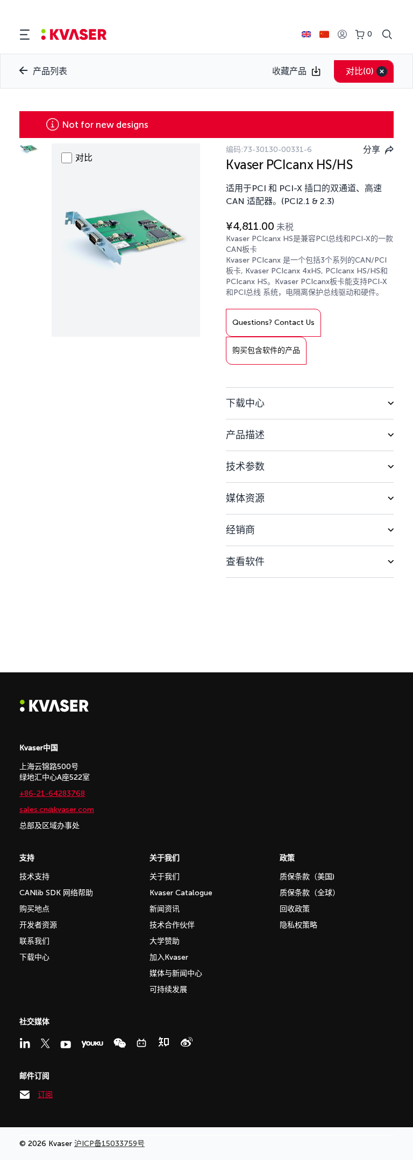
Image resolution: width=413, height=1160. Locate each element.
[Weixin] (119, 1043)
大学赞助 (164, 941)
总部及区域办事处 (49, 825)
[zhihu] (163, 1041)
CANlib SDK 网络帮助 (56, 892)
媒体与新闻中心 (175, 973)
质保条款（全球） (310, 892)
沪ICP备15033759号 (109, 1143)
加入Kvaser (168, 957)
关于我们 (164, 876)
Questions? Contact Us (273, 322)
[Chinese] (324, 34)
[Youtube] (65, 1044)
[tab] (310, 403)
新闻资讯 (164, 909)
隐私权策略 (298, 925)
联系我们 (34, 941)
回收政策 (295, 909)
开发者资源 (38, 925)
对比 (360, 71)
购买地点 (34, 909)
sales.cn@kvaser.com (56, 809)
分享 (371, 149)
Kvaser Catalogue (180, 892)
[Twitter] (45, 1043)
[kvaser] (74, 34)
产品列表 (50, 71)
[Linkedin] (24, 1043)
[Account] (342, 35)
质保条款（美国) (307, 876)
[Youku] (92, 1044)
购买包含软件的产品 (266, 350)
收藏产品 (289, 71)
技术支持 (34, 876)
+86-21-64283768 (52, 793)
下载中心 (34, 957)
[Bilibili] (141, 1043)
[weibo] (186, 1041)
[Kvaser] (54, 709)
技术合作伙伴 (172, 925)
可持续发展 (168, 989)
